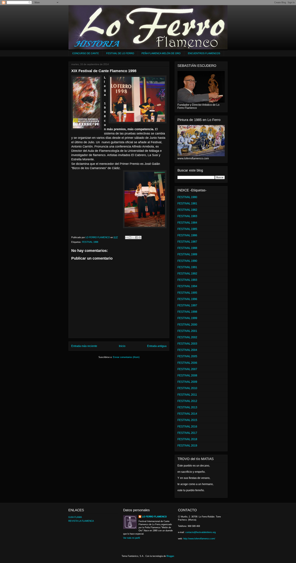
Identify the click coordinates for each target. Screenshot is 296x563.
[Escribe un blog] (130, 237)
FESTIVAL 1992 (187, 273)
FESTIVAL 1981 (187, 203)
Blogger (170, 556)
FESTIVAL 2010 (187, 388)
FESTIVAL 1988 (187, 248)
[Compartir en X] (133, 237)
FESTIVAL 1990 (187, 260)
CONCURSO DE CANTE (85, 53)
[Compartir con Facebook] (136, 237)
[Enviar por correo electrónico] (126, 237)
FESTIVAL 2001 (187, 330)
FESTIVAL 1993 (187, 279)
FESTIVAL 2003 (187, 343)
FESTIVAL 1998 (90, 242)
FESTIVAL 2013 (187, 407)
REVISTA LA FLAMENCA (81, 521)
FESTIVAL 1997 (187, 305)
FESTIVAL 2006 (187, 362)
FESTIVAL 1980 (187, 197)
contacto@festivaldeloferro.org (200, 532)
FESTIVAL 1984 (187, 222)
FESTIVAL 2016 (187, 426)
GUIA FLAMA (75, 517)
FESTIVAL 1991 (187, 267)
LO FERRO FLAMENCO (154, 516)
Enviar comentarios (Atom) (126, 357)
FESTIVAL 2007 (187, 369)
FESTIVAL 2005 (187, 356)
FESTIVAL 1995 (187, 292)
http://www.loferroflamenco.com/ (199, 538)
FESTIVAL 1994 (187, 286)
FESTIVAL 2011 (187, 394)
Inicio (122, 346)
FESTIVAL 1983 (187, 216)
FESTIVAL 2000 (187, 324)
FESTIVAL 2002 (187, 337)
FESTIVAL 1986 (187, 235)
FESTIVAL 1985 (187, 229)
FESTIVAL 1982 (187, 209)
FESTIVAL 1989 (187, 254)
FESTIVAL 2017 (187, 432)
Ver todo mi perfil (131, 538)
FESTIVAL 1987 (187, 241)
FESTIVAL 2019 (187, 445)
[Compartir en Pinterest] (139, 237)
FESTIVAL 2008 (187, 375)
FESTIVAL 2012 (187, 401)
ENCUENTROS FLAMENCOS (204, 53)
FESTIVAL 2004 (187, 349)
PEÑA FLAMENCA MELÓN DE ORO (161, 53)
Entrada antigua (156, 346)
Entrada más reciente (84, 346)
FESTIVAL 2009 (187, 381)
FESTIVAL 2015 (187, 420)
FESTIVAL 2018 (187, 439)
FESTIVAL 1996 (187, 299)
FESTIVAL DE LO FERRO (120, 53)
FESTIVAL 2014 (187, 413)
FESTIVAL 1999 (187, 318)
